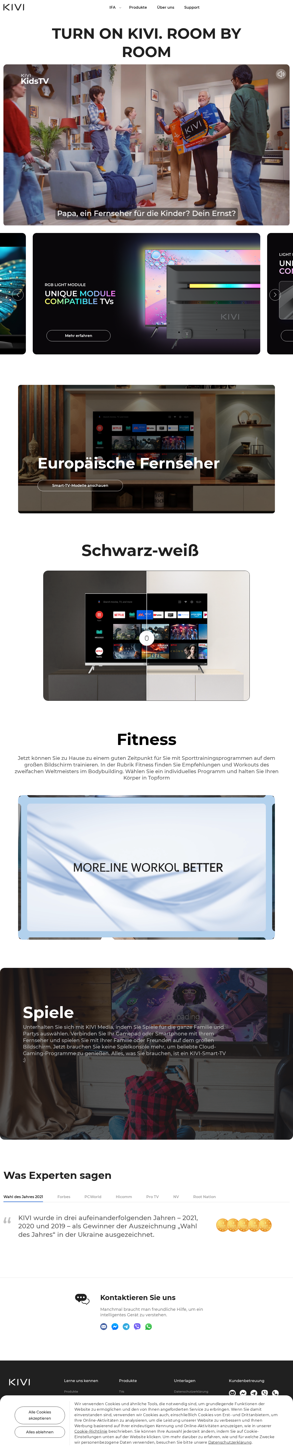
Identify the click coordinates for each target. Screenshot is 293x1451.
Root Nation (204, 1197)
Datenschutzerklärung (191, 1391)
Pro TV (152, 1197)
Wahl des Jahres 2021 (23, 1197)
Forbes (63, 1197)
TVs (121, 1391)
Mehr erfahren (82, 336)
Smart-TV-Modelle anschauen (80, 485)
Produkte (138, 7)
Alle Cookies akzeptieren (40, 1415)
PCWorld (92, 1197)
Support (192, 7)
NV (176, 1197)
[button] (275, 295)
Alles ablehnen (40, 1432)
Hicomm (124, 1197)
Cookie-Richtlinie (91, 1431)
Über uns (165, 7)
